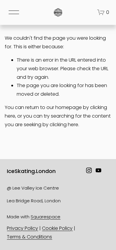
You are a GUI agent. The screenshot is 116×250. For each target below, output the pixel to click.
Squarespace (45, 217)
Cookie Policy (57, 228)
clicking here (64, 124)
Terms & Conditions (29, 236)
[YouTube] (98, 170)
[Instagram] (89, 170)
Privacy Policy (22, 228)
